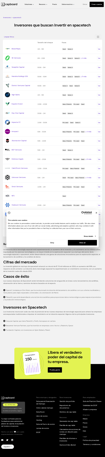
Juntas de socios (42, 428)
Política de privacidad (91, 440)
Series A (70, 49)
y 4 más (84, 58)
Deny (52, 243)
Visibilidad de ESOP (90, 405)
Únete (85, 427)
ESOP (38, 432)
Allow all (82, 243)
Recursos (42, 4)
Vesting (39, 420)
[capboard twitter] (7, 440)
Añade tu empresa (90, 409)
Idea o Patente (67, 104)
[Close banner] (96, 212)
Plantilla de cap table (67, 425)
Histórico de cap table (68, 412)
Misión (85, 419)
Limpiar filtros (9, 37)
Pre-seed (76, 104)
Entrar (85, 4)
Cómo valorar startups (44, 408)
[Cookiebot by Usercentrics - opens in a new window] (83, 212)
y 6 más (88, 159)
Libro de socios (42, 416)
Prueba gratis (55, 370)
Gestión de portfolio (67, 401)
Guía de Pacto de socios (45, 424)
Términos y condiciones (91, 444)
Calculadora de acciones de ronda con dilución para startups (70, 431)
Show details (88, 236)
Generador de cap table (69, 421)
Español (7, 447)
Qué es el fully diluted (68, 445)
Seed (64, 49)
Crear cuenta (96, 4)
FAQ (84, 431)
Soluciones (28, 4)
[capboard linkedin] (12, 440)
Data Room (40, 412)
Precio (54, 4)
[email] (2, 440)
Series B (77, 58)
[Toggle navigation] (98, 37)
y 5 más (84, 76)
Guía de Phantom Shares (92, 401)
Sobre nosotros (67, 4)
